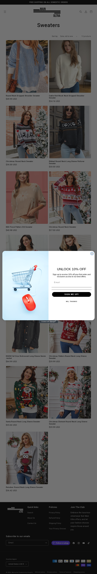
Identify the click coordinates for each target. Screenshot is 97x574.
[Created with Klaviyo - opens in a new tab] (48, 321)
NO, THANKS (71, 301)
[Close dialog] (92, 253)
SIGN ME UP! (71, 294)
